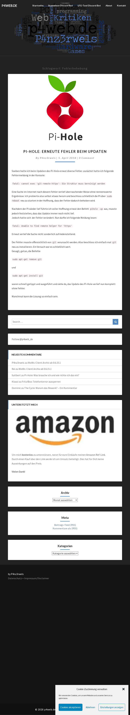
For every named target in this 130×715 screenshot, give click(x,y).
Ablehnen (90, 707)
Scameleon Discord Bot (60, 5)
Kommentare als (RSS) (65, 528)
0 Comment (86, 157)
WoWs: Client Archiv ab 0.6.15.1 (44, 362)
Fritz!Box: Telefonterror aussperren (41, 381)
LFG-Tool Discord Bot (89, 5)
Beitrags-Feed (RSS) (65, 524)
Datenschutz (15, 578)
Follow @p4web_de (22, 339)
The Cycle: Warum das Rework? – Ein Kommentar (50, 388)
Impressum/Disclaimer (36, 578)
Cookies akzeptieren (70, 707)
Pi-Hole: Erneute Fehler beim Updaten (65, 151)
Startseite (37, 5)
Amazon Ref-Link (95, 454)
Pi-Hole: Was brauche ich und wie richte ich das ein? (51, 375)
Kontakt (121, 5)
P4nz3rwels (48, 157)
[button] (123, 689)
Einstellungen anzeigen (111, 707)
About (109, 5)
